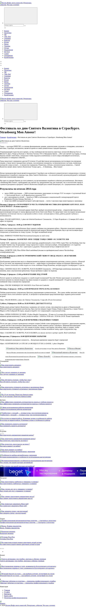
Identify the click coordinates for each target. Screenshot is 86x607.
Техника (7, 46)
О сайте (7, 592)
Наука (6, 44)
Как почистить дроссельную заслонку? (14, 440)
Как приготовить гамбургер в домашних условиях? (18, 484)
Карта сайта (8, 596)
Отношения (8, 55)
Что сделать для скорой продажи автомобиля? (16, 462)
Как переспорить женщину (9, 367)
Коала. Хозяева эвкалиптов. (10, 528)
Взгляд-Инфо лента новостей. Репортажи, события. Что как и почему (30, 605)
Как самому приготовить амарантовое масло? (16, 498)
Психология (8, 50)
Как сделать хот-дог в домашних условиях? (15, 491)
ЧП (5, 35)
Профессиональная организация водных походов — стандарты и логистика (27, 522)
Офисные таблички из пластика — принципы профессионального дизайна (27, 583)
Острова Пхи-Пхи (6, 539)
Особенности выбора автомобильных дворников (17, 451)
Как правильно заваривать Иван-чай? (13, 506)
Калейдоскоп (9, 57)
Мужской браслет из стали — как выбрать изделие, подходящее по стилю (26, 576)
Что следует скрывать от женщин (12, 374)
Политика (7, 33)
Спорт (6, 54)
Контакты (7, 594)
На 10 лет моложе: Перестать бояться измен (15, 396)
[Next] (3, 433)
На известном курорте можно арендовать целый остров (20, 544)
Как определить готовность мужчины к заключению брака (21, 389)
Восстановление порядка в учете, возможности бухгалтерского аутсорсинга (27, 568)
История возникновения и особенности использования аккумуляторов (25, 457)
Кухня (6, 42)
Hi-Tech (7, 52)
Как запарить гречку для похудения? (13, 513)
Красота (7, 40)
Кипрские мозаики (7, 533)
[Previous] (1, 433)
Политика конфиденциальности (15, 598)
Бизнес (6, 31)
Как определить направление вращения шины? (17, 435)
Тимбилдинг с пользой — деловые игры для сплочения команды (23, 415)
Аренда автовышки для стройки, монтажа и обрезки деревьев (22, 561)
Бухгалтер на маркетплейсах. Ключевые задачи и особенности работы (25, 420)
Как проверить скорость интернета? (13, 426)
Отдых (6, 48)
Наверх (2, 603)
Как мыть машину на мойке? (10, 446)
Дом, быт (7, 36)
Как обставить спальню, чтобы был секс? (15, 382)
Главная (7, 590)
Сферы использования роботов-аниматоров (15, 409)
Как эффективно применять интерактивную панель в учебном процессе (26, 404)
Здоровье (7, 38)
